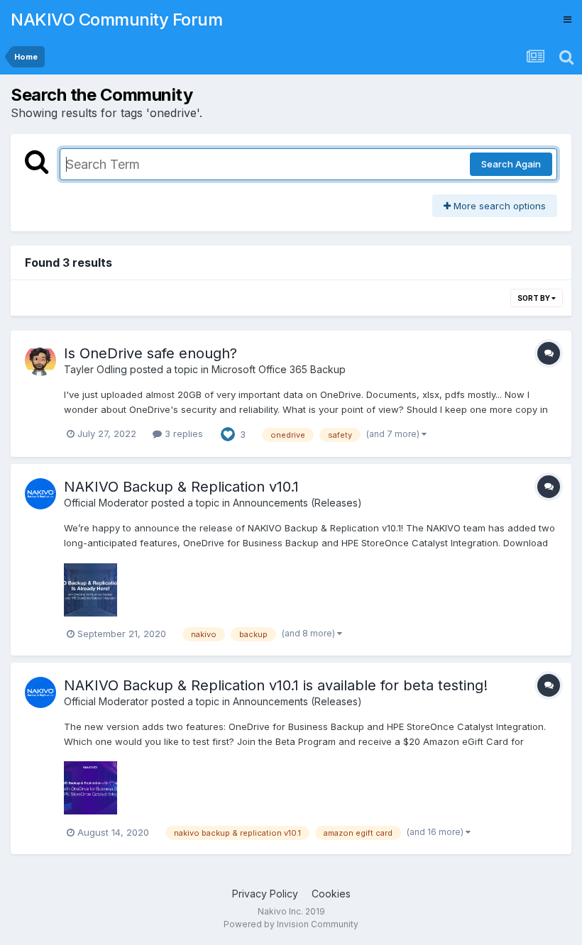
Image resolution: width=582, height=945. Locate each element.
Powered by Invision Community (291, 924)
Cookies (331, 894)
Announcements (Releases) (297, 503)
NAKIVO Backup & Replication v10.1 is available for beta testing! (276, 685)
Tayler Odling (95, 369)
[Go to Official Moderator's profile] (40, 493)
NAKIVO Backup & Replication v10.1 (181, 486)
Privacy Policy (265, 894)
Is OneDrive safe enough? (150, 353)
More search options (498, 205)
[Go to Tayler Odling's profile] (40, 360)
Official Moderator (106, 503)
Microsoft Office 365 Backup (279, 369)
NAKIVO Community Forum (116, 19)
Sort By (534, 298)
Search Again (511, 164)
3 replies (182, 433)
